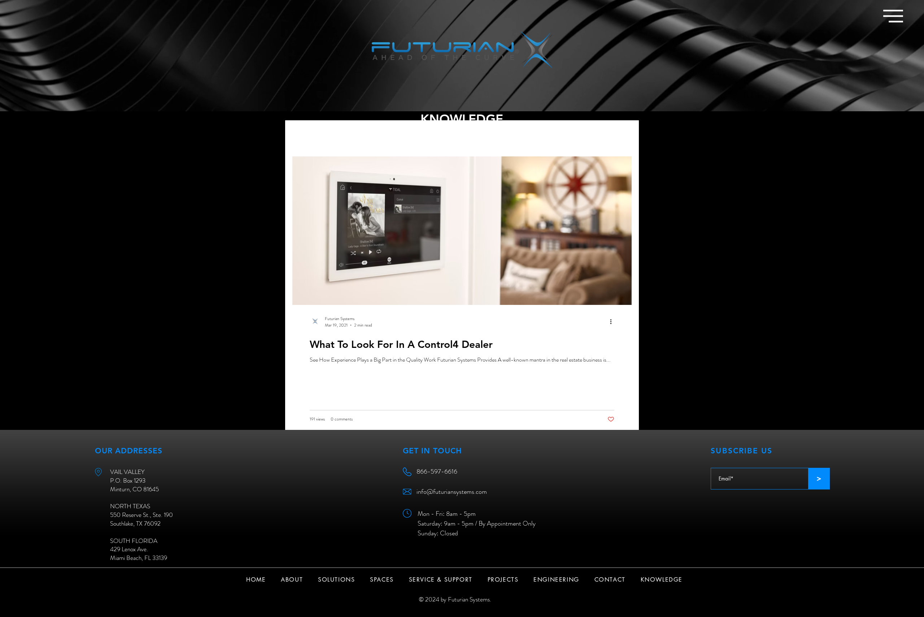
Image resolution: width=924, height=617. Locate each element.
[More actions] (613, 322)
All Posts (302, 134)
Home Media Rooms (501, 134)
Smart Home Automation (357, 134)
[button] (893, 16)
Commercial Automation (432, 134)
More (546, 134)
